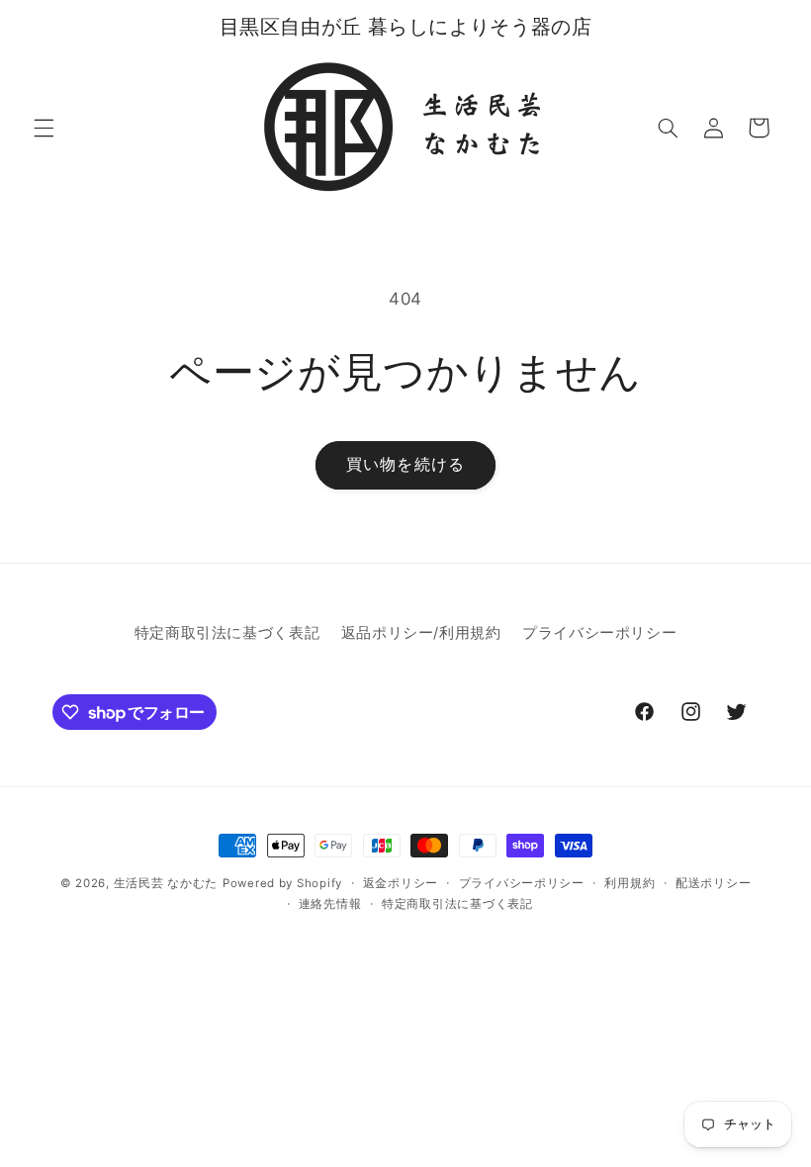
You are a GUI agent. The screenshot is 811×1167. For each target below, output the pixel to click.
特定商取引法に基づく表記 (227, 633)
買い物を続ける (405, 464)
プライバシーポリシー (599, 633)
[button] (43, 127)
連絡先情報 (330, 904)
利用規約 (629, 883)
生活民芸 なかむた (166, 883)
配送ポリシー (713, 883)
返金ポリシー (400, 883)
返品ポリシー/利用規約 (421, 633)
